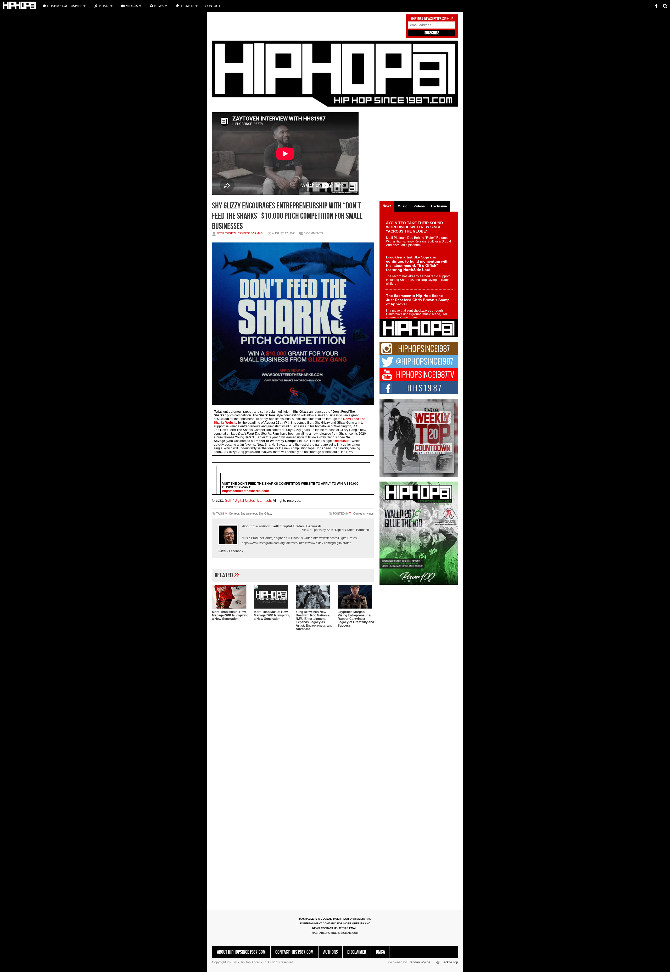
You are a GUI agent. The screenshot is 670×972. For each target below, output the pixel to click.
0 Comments (313, 233)
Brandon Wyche (418, 962)
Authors (330, 952)
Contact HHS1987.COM (294, 952)
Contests (359, 513)
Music (103, 6)
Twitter (221, 551)
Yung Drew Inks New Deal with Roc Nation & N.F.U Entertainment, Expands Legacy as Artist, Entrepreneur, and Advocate (314, 620)
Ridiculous (341, 441)
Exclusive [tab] (439, 206)
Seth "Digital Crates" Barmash (240, 233)
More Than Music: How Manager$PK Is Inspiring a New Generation (230, 615)
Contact (213, 6)
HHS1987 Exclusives (64, 6)
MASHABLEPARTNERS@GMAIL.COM (335, 932)
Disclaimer (356, 952)
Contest (234, 513)
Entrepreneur (249, 513)
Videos (132, 6)
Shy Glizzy (265, 513)
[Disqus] (293, 702)
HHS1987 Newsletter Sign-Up (432, 18)
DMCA (380, 952)
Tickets (187, 6)
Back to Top (450, 962)
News (370, 513)
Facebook (236, 551)
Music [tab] (402, 206)
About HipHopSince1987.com (241, 952)
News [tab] (387, 206)
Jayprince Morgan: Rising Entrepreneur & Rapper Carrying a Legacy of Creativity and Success (356, 618)
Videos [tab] (419, 206)
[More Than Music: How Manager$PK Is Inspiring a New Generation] (230, 597)
